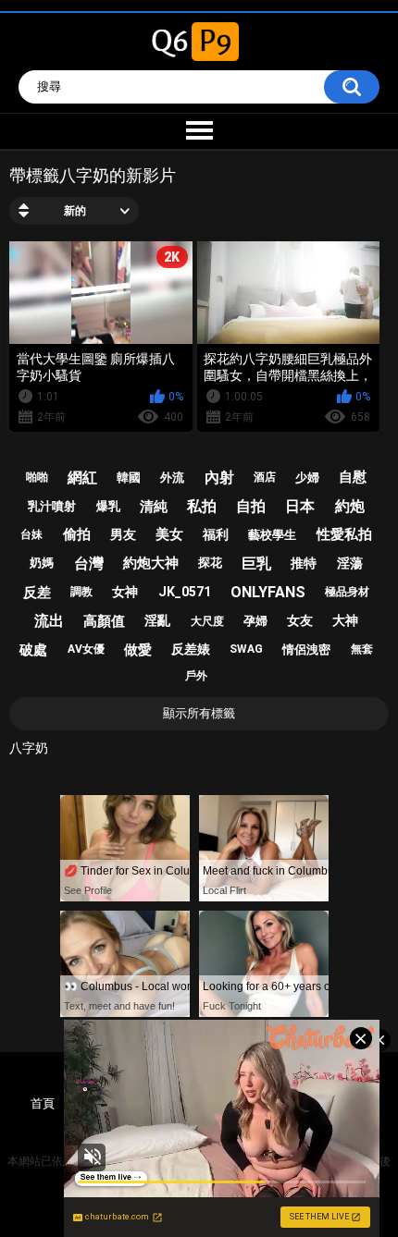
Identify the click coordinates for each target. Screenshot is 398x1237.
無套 (362, 649)
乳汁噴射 (52, 506)
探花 (210, 563)
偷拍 (77, 534)
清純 (154, 506)
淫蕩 (350, 563)
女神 (125, 591)
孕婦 (255, 621)
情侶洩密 (306, 649)
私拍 (202, 506)
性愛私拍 (344, 534)
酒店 (265, 477)
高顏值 (104, 621)
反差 (37, 592)
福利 (216, 534)
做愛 (138, 650)
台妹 (31, 534)
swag (246, 649)
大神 (345, 620)
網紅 (82, 477)
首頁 (43, 1103)
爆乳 (108, 506)
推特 (304, 563)
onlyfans (267, 592)
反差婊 (190, 649)
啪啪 (37, 477)
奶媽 (42, 563)
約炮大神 (151, 563)
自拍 (251, 506)
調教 (81, 591)
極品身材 (347, 591)
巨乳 (256, 563)
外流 (172, 477)
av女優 (86, 649)
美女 (169, 534)
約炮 (350, 506)
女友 (300, 620)
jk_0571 (184, 591)
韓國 (129, 477)
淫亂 (157, 620)
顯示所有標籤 (199, 713)
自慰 (353, 477)
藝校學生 (272, 535)
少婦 (307, 477)
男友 (123, 534)
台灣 (89, 563)
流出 (49, 621)
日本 (300, 506)
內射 (219, 477)
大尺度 (207, 621)
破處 (33, 650)
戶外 (196, 675)
